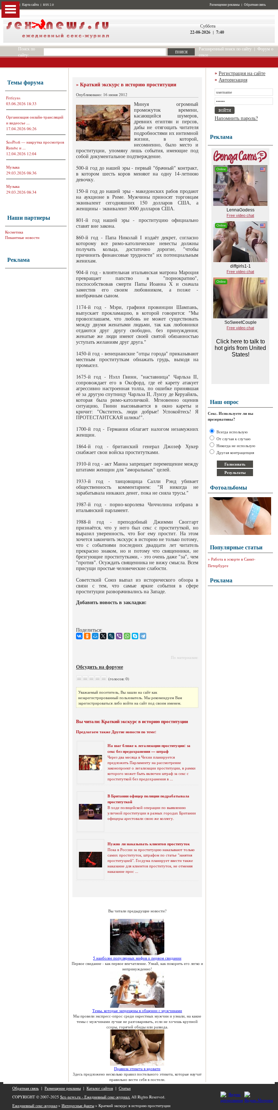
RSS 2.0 (48, 5)
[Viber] (119, 636)
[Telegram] (143, 636)
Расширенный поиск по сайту (225, 48)
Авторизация (233, 79)
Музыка (13, 167)
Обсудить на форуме (99, 666)
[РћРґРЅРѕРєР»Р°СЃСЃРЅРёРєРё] (87, 636)
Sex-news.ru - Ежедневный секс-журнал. (95, 1096)
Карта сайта (30, 5)
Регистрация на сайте (242, 73)
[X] (103, 636)
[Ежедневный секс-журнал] (57, 41)
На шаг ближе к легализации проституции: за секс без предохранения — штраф (149, 748)
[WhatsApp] (127, 636)
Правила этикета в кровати (137, 1068)
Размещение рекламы (225, 5)
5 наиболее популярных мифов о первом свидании (137, 958)
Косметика (14, 232)
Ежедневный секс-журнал (34, 1105)
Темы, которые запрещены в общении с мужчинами (137, 1010)
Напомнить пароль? (236, 118)
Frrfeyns (13, 97)
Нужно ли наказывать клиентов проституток (149, 844)
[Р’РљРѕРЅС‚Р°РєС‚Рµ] (79, 636)
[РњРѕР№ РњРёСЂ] (95, 636)
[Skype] (135, 636)
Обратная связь (255, 5)
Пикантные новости (22, 237)
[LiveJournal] (111, 636)
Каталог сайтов (100, 1088)
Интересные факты (78, 1105)
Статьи (125, 1088)
